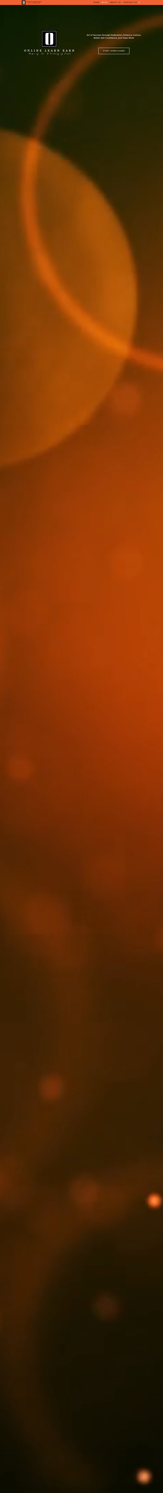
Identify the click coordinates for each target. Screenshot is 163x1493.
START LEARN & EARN (114, 51)
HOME (96, 2)
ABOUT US (115, 2)
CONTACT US (130, 2)
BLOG (105, 2)
